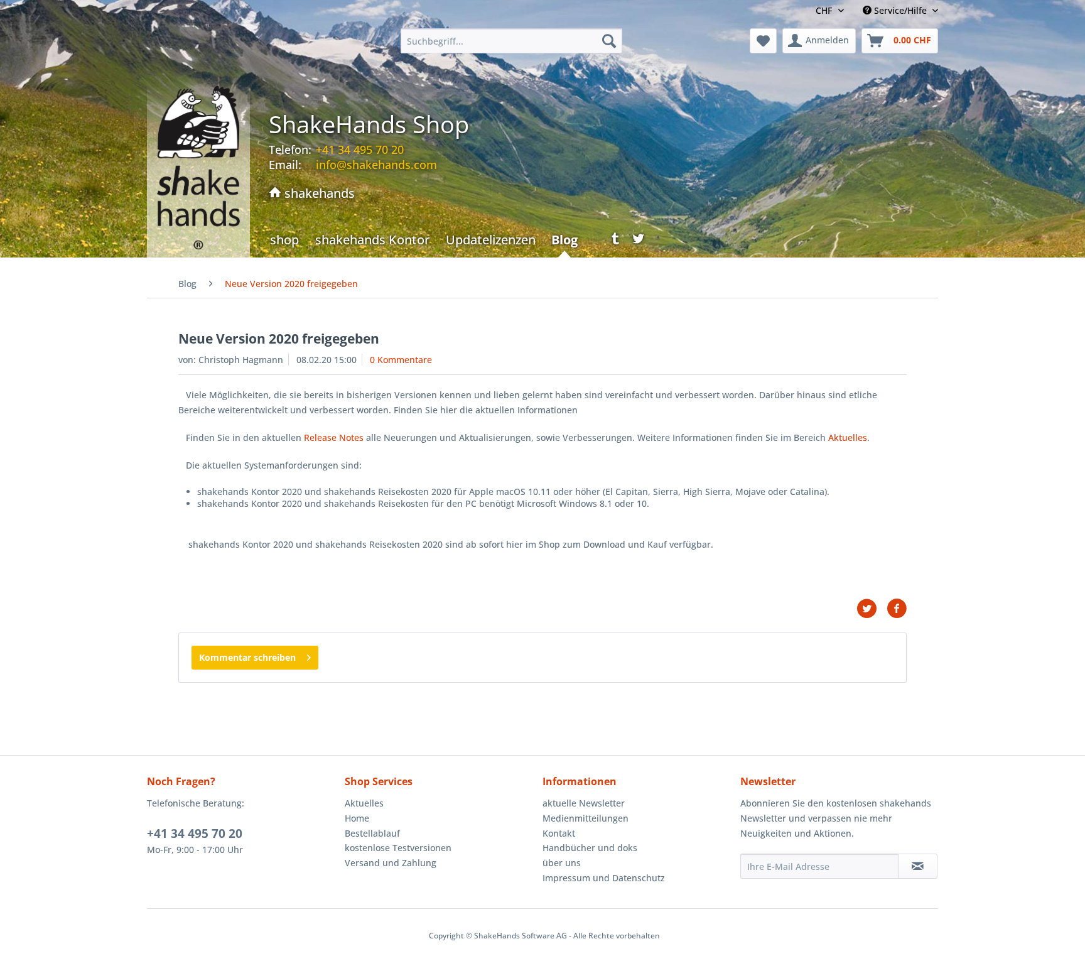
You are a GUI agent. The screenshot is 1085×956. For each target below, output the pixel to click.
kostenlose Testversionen (398, 848)
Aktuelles (847, 437)
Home (357, 818)
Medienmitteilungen (585, 818)
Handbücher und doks (589, 848)
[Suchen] (609, 40)
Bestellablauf (372, 833)
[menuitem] (511, 40)
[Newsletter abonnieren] (917, 866)
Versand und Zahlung (390, 863)
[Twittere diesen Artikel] (871, 609)
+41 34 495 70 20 (194, 833)
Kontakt (558, 833)
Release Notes (334, 437)
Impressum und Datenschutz (603, 878)
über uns (561, 863)
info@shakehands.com (376, 164)
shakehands (318, 193)
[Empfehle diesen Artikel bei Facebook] (897, 609)
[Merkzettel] (763, 40)
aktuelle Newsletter (583, 803)
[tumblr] (611, 242)
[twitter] (638, 242)
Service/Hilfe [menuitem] (900, 10)
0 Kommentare (401, 360)
